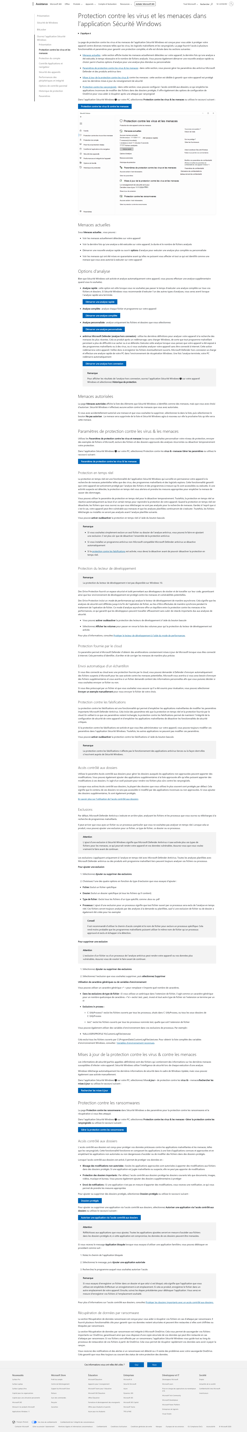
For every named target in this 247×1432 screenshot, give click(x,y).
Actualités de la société (207, 1384)
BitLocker (41, 29)
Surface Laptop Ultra (19, 1388)
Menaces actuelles (91, 55)
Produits (76, 4)
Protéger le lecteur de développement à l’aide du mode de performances (149, 635)
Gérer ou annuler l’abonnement (43, 1426)
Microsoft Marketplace (170, 1400)
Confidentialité (102, 1426)
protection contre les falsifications (108, 551)
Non (154, 1364)
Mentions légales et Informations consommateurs (75, 1426)
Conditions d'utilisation (119, 1426)
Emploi (201, 1379)
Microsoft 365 (56, 4)
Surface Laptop (17, 1384)
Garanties (54, 1407)
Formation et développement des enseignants (104, 1402)
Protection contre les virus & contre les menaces (105, 106)
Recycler (54, 1402)
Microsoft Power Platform (171, 1405)
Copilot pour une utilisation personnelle (26, 1398)
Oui (136, 1364)
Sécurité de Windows (47, 22)
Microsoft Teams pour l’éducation (99, 1388)
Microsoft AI (128, 1379)
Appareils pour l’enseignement (98, 1384)
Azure (126, 1388)
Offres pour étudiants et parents (99, 1407)
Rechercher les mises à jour (94, 1090)
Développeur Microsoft (170, 1379)
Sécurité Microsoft (130, 1384)
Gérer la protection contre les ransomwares (102, 1129)
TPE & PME (127, 1411)
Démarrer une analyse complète (101, 315)
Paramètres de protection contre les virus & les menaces (110, 67)
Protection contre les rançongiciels (99, 86)
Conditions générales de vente (141, 1426)
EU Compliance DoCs (195, 1426)
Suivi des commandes (58, 1398)
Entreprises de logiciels (170, 1409)
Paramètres (44, 95)
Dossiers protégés (90, 1200)
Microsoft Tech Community (171, 1395)
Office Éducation (93, 1398)
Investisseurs (203, 1393)
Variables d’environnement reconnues (135, 1042)
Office (67, 4)
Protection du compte (49, 58)
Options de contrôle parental (53, 85)
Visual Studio (166, 1414)
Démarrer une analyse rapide (100, 301)
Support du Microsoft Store (60, 1388)
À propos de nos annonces (175, 1426)
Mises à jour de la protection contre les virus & (106, 77)
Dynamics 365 (128, 1393)
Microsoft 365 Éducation (96, 1393)
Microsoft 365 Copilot (131, 1402)
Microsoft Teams (129, 1407)
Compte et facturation (107, 4)
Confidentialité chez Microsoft (209, 1388)
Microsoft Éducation (95, 1379)
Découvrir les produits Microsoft (23, 1407)
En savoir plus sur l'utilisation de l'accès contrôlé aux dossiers (108, 798)
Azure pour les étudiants (96, 1411)
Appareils (89, 4)
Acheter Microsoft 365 (145, 4)
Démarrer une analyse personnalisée (104, 329)
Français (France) (22, 1422)
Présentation (43, 15)
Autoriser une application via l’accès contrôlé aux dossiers (109, 1217)
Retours (54, 1393)
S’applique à (85, 33)
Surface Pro (16, 1379)
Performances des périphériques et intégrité (51, 79)
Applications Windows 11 (21, 1411)
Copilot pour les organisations (22, 1393)
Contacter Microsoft (22, 1426)
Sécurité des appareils (49, 71)
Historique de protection (51, 90)
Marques (159, 1426)
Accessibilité (210, 1426)
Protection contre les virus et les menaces (54, 51)
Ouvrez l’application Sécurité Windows (51, 38)
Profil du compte (56, 1379)
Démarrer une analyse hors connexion (104, 363)
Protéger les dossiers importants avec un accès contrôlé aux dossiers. (180, 1302)
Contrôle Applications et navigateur (51, 65)
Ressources (125, 4)
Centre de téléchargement (60, 1384)
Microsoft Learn (167, 1384)
